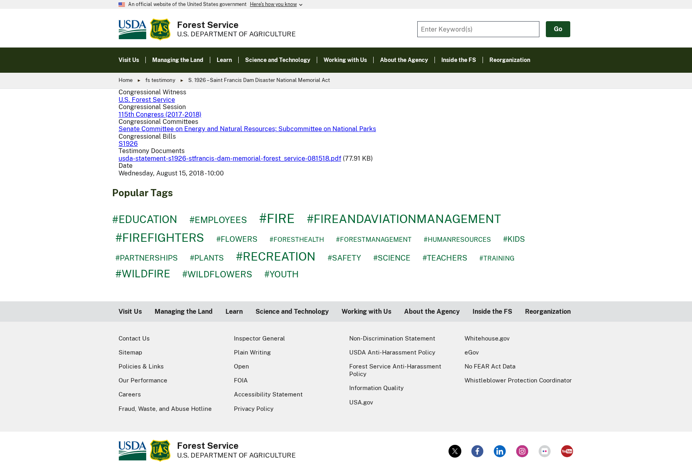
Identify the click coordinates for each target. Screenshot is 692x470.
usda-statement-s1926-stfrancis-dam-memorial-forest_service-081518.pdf (230, 158)
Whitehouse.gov (487, 338)
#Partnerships (146, 257)
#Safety (344, 257)
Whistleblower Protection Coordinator (518, 380)
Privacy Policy (254, 408)
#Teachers (444, 257)
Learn (234, 311)
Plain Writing (252, 352)
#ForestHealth (297, 239)
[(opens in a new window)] (455, 451)
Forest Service (208, 25)
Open (241, 366)
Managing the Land (184, 311)
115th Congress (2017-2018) (160, 114)
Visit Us (130, 311)
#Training (497, 258)
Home (126, 80)
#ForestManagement (374, 239)
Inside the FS (492, 311)
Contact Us (134, 338)
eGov (472, 352)
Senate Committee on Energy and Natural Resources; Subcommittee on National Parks (247, 129)
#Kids (514, 239)
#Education (144, 219)
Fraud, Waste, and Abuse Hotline (165, 408)
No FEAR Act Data (490, 366)
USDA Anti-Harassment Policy (392, 352)
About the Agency (432, 311)
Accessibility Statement (268, 394)
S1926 (128, 143)
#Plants (207, 257)
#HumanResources (457, 239)
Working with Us (366, 311)
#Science (391, 257)
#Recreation (276, 256)
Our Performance (143, 380)
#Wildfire (142, 274)
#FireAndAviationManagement (404, 218)
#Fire (277, 218)
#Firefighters (159, 237)
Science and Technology (292, 311)
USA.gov (361, 402)
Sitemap (130, 352)
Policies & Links (141, 366)
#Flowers (236, 239)
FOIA (241, 380)
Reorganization (548, 311)
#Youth (281, 274)
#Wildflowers (217, 274)
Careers (130, 394)
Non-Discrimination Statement (392, 338)
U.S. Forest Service (147, 100)
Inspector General (259, 338)
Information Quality (376, 387)
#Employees (218, 220)
